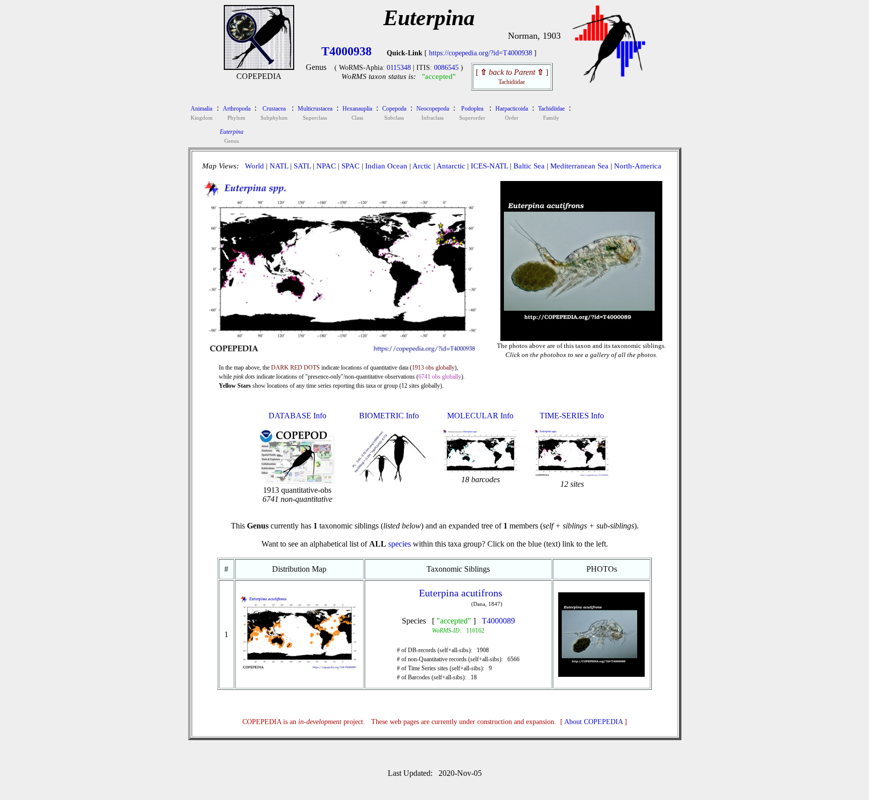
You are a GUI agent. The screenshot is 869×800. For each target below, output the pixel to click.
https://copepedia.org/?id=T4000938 (480, 53)
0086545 (446, 67)
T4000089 (498, 620)
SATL (302, 166)
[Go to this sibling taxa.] (299, 668)
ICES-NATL (489, 166)
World (254, 166)
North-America (637, 166)
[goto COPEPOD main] (609, 80)
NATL (279, 166)
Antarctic (451, 166)
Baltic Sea (529, 166)
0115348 (399, 67)
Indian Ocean (386, 166)
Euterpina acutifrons (460, 592)
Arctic (421, 166)
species (399, 544)
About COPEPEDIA (593, 722)
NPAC (326, 166)
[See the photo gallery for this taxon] (581, 332)
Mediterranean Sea (579, 166)
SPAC (350, 166)
